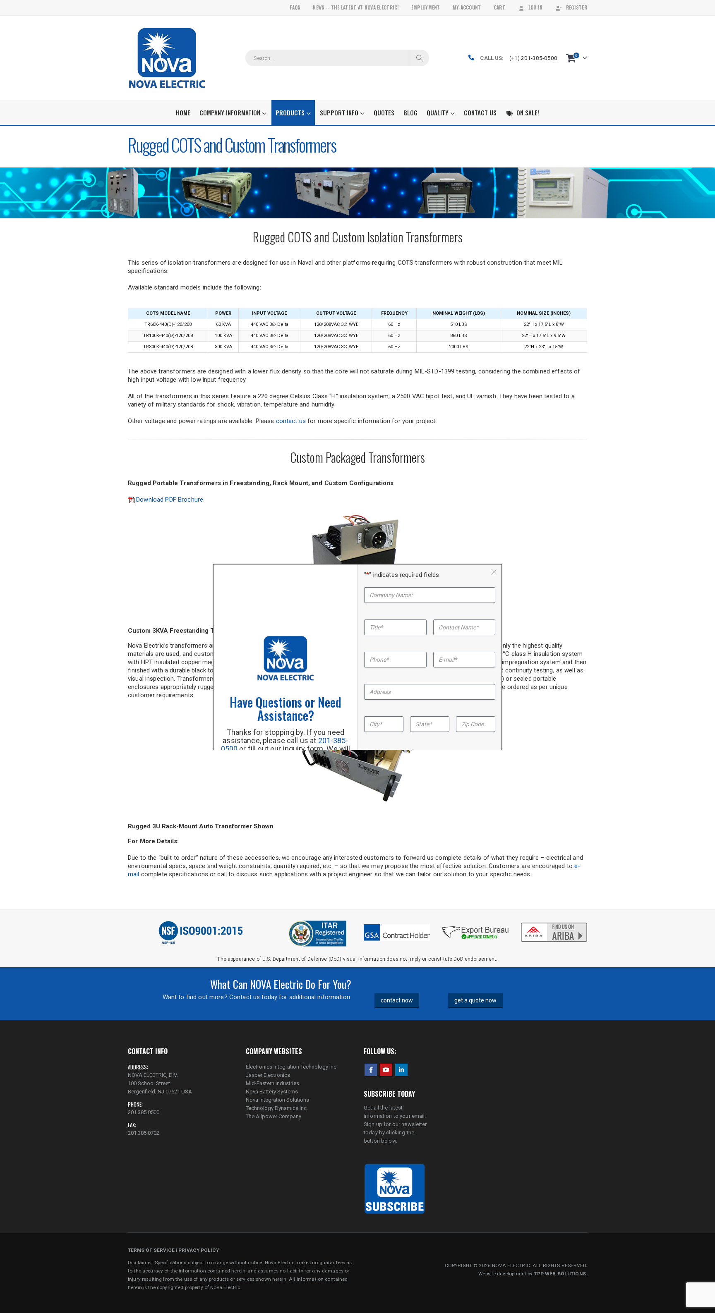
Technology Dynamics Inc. (277, 1108)
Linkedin (401, 1070)
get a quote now (475, 1000)
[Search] (419, 58)
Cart (499, 7)
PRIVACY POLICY (198, 1250)
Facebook (371, 1070)
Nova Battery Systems (272, 1091)
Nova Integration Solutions (277, 1100)
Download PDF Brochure (168, 499)
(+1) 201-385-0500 (533, 58)
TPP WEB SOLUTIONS (559, 1274)
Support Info (339, 112)
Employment (425, 7)
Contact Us (480, 112)
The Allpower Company (273, 1116)
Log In (535, 7)
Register (576, 7)
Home (183, 112)
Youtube (386, 1070)
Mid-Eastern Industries (272, 1083)
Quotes (384, 112)
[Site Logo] (167, 58)
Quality (438, 112)
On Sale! (527, 112)
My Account (467, 7)
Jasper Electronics (268, 1075)
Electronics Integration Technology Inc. (292, 1067)
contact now (397, 1000)
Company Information (229, 112)
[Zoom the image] (554, 923)
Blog (410, 112)
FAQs (295, 7)
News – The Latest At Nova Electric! (355, 7)
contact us (291, 421)
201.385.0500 (143, 1112)
